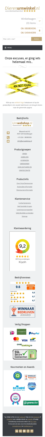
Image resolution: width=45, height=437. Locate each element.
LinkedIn (30, 419)
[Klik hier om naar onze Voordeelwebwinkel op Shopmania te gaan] (31, 390)
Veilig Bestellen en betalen (24, 213)
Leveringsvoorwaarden (25, 209)
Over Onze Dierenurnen (25, 183)
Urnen (24, 153)
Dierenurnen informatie (25, 190)
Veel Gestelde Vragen (24, 206)
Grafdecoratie (24, 170)
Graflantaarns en (25, 167)
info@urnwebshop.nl (24, 141)
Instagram (36, 417)
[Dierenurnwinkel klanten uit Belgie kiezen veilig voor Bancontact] (33, 340)
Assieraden (25, 160)
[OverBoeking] (24, 346)
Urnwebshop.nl (17, 426)
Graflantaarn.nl (28, 426)
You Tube (33, 421)
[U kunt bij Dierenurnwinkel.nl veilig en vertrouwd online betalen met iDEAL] (12, 334)
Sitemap (24, 216)
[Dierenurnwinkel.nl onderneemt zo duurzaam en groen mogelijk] (31, 404)
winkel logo (19, 102)
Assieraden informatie (24, 186)
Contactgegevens (25, 203)
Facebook (22, 417)
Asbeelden (24, 157)
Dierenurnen (24, 163)
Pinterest (9, 419)
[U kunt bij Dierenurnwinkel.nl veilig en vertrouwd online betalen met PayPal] (34, 334)
